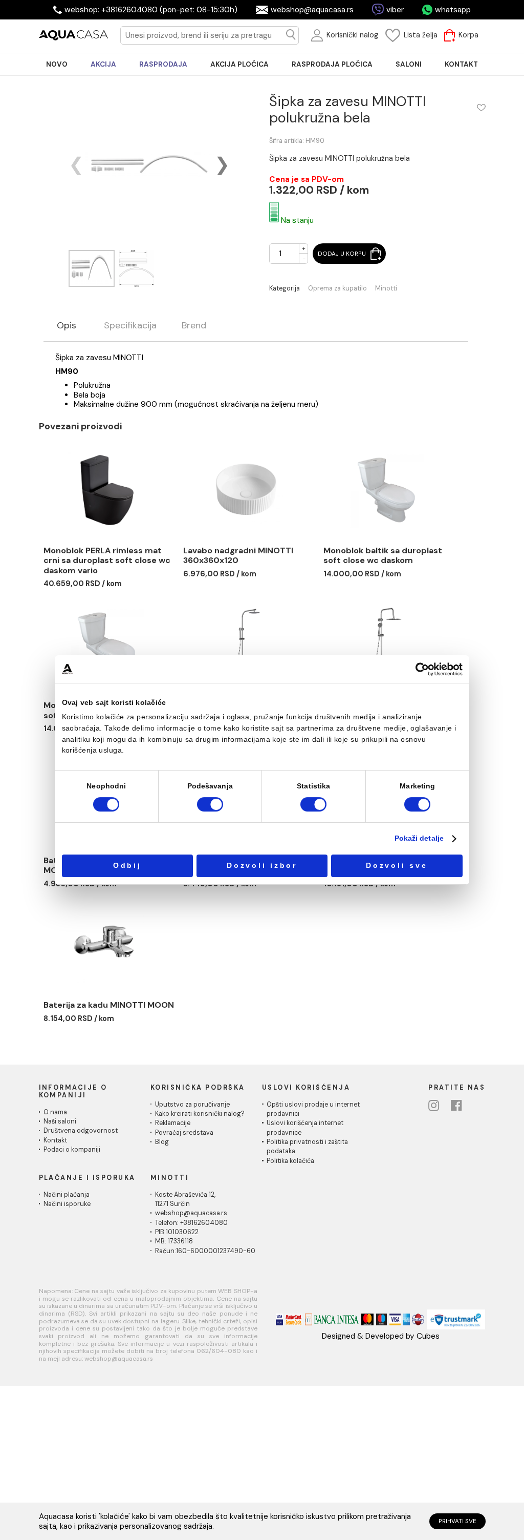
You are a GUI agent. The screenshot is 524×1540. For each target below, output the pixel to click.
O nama (55, 1112)
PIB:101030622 (177, 1232)
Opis (66, 325)
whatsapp (453, 9)
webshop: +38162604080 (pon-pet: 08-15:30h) (150, 9)
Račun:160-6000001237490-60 (205, 1251)
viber (395, 9)
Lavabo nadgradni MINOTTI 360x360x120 (238, 556)
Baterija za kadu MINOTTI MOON (108, 1005)
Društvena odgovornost (80, 1131)
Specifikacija (130, 325)
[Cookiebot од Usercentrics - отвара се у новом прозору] (422, 669)
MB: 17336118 (174, 1241)
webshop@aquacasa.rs (312, 9)
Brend (194, 325)
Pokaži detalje (419, 838)
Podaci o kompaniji (71, 1150)
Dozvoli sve (396, 865)
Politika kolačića (290, 1161)
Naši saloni (59, 1121)
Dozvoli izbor (262, 865)
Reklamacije (172, 1123)
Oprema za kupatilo (337, 289)
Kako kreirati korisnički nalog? (200, 1114)
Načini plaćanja (66, 1195)
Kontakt (55, 1140)
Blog (162, 1142)
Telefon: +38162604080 (191, 1223)
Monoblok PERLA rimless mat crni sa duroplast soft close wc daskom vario (106, 560)
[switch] (210, 804)
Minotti (386, 289)
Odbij (127, 865)
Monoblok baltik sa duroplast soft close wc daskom (382, 556)
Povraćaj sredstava (184, 1133)
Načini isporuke (67, 1204)
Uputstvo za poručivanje (192, 1104)
